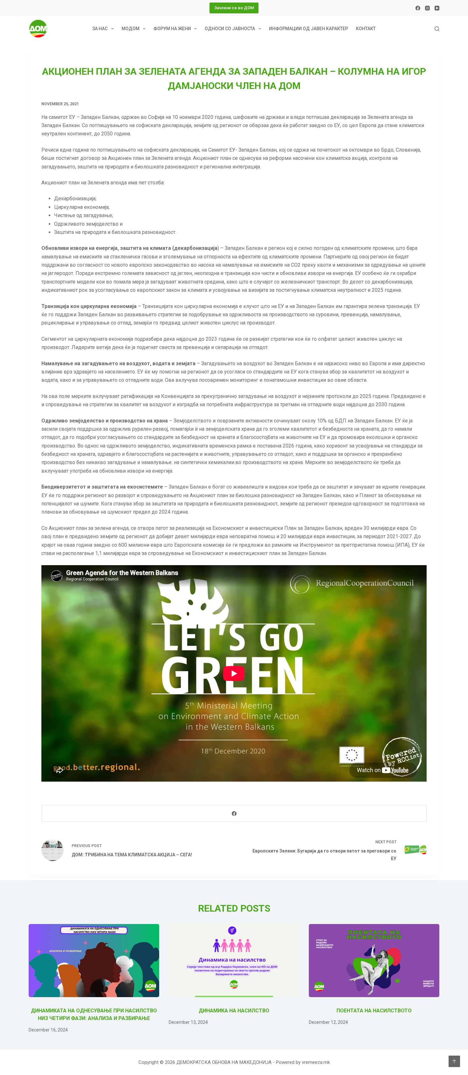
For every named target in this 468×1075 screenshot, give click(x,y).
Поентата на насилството (374, 1011)
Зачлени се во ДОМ (234, 7)
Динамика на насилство (234, 1011)
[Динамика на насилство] (234, 960)
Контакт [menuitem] (366, 28)
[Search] (437, 28)
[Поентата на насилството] (374, 960)
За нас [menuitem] (100, 28)
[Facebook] (417, 8)
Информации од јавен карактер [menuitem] (308, 28)
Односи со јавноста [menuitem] (230, 28)
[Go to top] (454, 1061)
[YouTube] (437, 8)
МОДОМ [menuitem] (130, 28)
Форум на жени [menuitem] (172, 28)
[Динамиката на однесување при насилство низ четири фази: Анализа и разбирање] (94, 960)
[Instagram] (427, 8)
